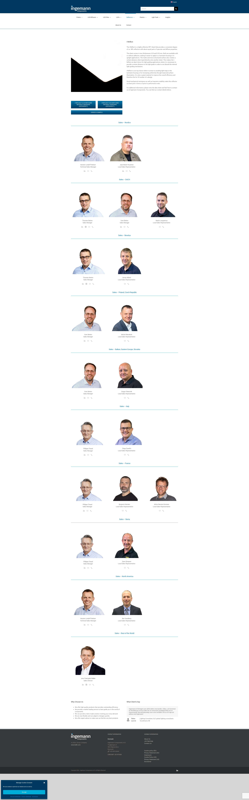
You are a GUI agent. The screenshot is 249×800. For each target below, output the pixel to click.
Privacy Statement (26, 796)
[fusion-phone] (91, 171)
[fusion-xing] (85, 227)
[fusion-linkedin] (84, 171)
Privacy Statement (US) (151, 759)
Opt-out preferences (15, 796)
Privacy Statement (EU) (151, 753)
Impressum (35, 796)
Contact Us (148, 743)
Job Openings (148, 741)
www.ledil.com (76, 745)
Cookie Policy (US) (150, 757)
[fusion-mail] (88, 171)
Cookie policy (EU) (150, 751)
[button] (44, 783)
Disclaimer (147, 761)
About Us (147, 739)
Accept (24, 792)
